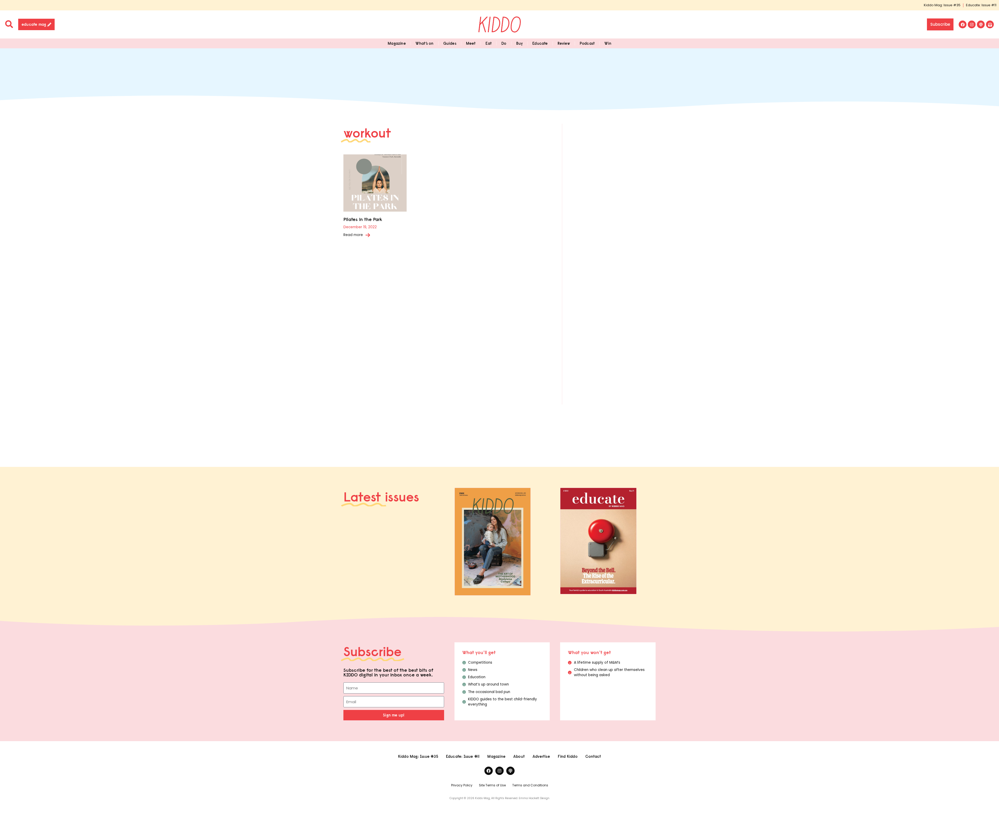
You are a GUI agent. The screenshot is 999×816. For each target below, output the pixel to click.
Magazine (397, 43)
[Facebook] (962, 24)
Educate (540, 43)
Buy (519, 43)
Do (503, 43)
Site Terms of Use (492, 785)
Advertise (541, 756)
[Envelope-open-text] (990, 24)
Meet (471, 43)
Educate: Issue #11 (981, 5)
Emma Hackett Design (534, 798)
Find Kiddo (568, 756)
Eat (488, 43)
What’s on (424, 43)
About (519, 756)
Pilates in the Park (362, 219)
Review (564, 43)
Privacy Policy (461, 785)
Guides (449, 43)
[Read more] (367, 235)
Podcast (587, 43)
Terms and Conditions (530, 785)
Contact (593, 756)
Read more (353, 234)
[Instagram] (972, 24)
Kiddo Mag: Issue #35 (942, 5)
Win (607, 43)
